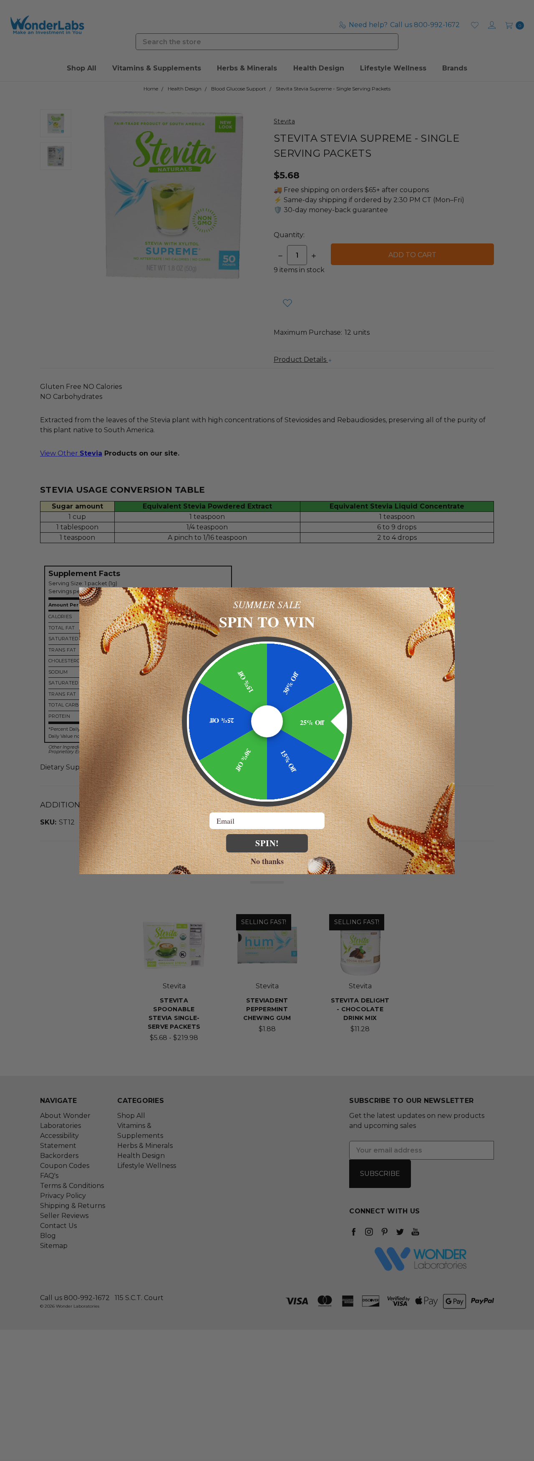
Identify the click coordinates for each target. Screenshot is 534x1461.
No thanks (267, 860)
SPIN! (267, 843)
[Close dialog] (444, 597)
